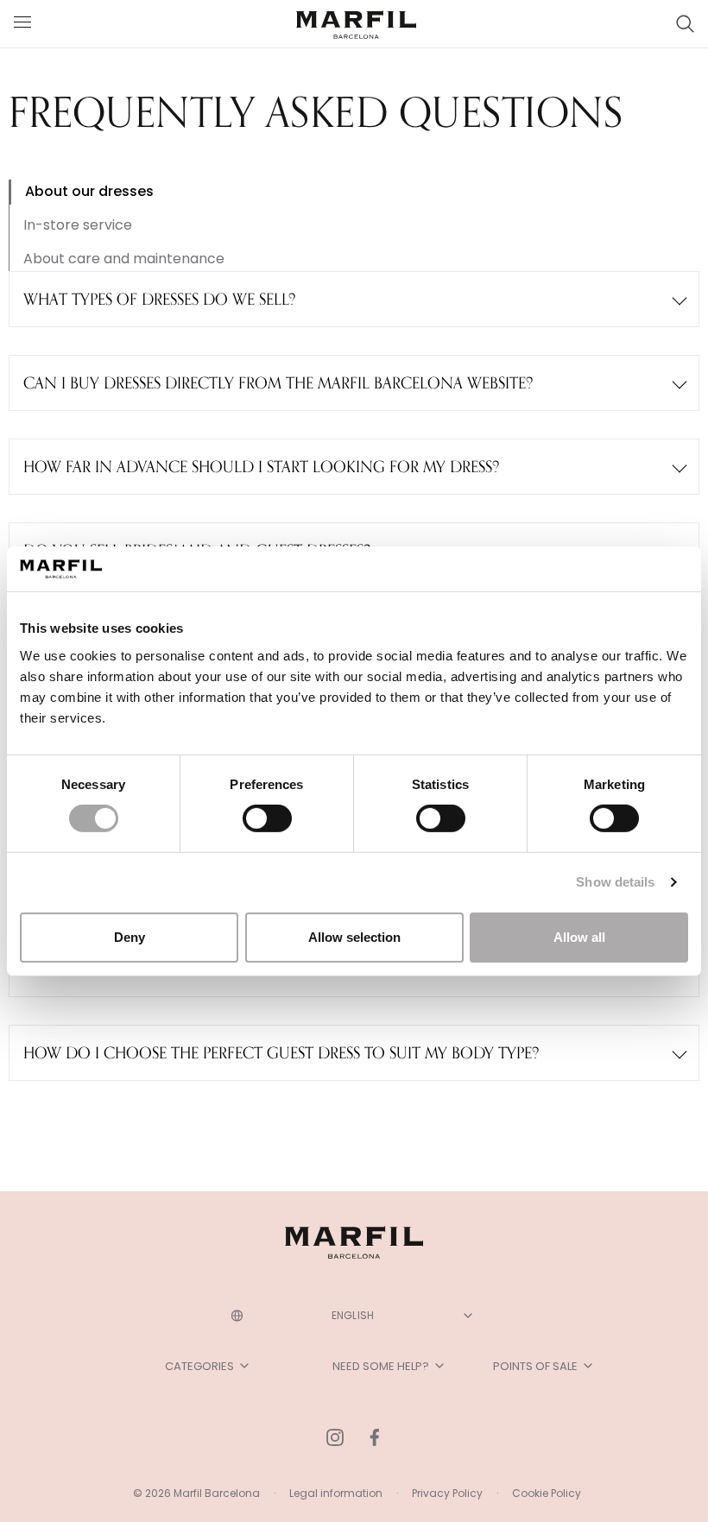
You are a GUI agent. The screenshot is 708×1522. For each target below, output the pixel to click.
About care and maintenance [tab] (123, 258)
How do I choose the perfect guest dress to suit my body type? (281, 1052)
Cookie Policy (546, 1493)
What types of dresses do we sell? (159, 298)
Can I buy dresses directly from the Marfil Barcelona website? (278, 382)
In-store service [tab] (77, 225)
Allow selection (354, 937)
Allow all (579, 937)
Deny (129, 937)
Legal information (335, 1493)
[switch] (267, 818)
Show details (615, 882)
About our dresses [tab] (89, 191)
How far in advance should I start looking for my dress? (261, 466)
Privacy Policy (447, 1493)
